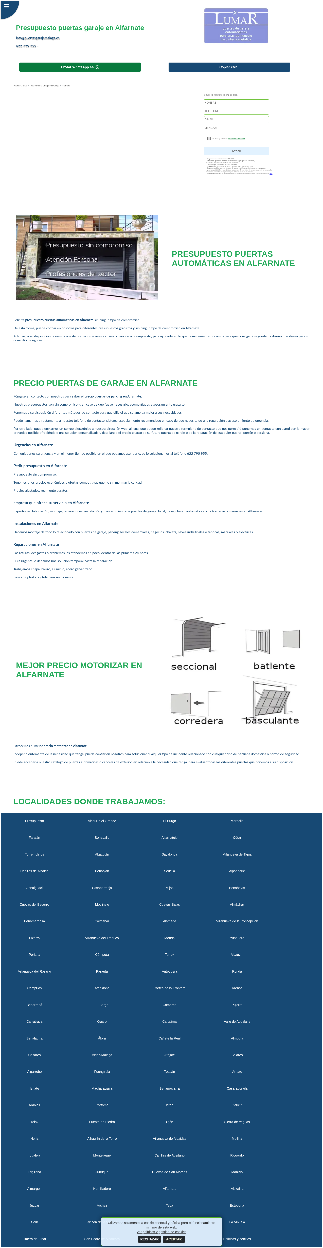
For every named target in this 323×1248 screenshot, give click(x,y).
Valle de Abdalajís (237, 1021)
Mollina (237, 1138)
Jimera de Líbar (34, 1239)
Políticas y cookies (237, 1239)
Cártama (102, 1105)
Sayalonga (169, 854)
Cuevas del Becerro (34, 904)
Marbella (237, 821)
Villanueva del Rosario (34, 971)
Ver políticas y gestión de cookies (161, 1232)
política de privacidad (236, 139)
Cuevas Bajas (169, 904)
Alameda (169, 921)
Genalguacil (34, 888)
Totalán (169, 1071)
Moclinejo (102, 904)
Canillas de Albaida (34, 871)
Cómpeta (102, 954)
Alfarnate (169, 1188)
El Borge (102, 1005)
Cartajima (169, 1021)
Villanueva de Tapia (237, 854)
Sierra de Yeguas (237, 1122)
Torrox (169, 954)
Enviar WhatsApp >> (77, 67)
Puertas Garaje (20, 86)
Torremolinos (34, 854)
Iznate (34, 1088)
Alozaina (237, 1188)
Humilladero (102, 1188)
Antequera (169, 971)
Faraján (34, 837)
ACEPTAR (174, 1239)
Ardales (34, 1105)
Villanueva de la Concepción (237, 921)
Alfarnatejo (169, 837)
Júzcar (34, 1205)
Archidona (102, 988)
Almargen (34, 1188)
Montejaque (102, 1155)
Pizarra (34, 938)
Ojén (169, 1122)
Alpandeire (237, 871)
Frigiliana (34, 1172)
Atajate (169, 1055)
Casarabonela (237, 1088)
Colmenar (102, 921)
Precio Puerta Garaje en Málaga (44, 86)
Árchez (102, 1205)
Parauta (102, 971)
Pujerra (237, 1005)
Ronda (237, 971)
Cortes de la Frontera (170, 988)
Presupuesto (34, 821)
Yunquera (237, 938)
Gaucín (237, 1105)
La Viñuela (237, 1222)
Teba (169, 1205)
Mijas (169, 888)
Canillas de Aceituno (169, 1155)
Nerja (34, 1138)
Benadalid (102, 837)
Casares (34, 1055)
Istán (169, 1105)
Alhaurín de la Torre (102, 1138)
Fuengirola (102, 1071)
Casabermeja (102, 888)
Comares (169, 1005)
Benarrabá (34, 1005)
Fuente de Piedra (102, 1122)
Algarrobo (34, 1071)
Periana (34, 954)
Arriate (237, 1071)
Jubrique (102, 1172)
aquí (271, 174)
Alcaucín (237, 954)
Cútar (237, 837)
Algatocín (102, 854)
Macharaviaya (102, 1088)
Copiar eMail (229, 67)
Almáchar (237, 904)
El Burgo (169, 821)
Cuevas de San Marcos (169, 1172)
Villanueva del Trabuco (102, 938)
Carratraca (34, 1021)
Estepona (237, 1205)
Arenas (237, 988)
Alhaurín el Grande (102, 821)
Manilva (237, 1172)
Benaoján (102, 871)
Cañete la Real (169, 1038)
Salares (237, 1055)
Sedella (169, 871)
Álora (102, 1038)
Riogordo (237, 1155)
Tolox (34, 1122)
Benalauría (34, 1038)
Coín (34, 1222)
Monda (169, 938)
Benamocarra (169, 1088)
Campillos (34, 988)
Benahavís (237, 888)
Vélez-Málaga (102, 1055)
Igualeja (34, 1155)
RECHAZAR (149, 1239)
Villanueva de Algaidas (169, 1138)
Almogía (237, 1038)
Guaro (102, 1021)
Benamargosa (34, 921)
